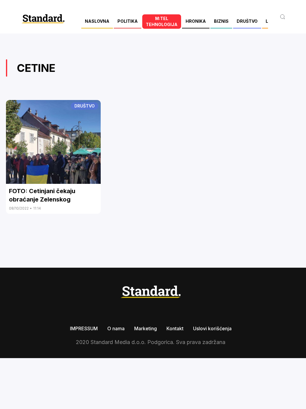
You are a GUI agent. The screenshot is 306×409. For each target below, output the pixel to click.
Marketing (145, 328)
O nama (116, 328)
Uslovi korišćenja (212, 328)
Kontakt (174, 328)
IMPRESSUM (84, 328)
